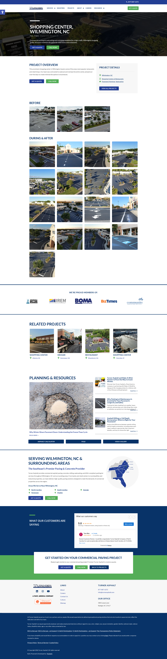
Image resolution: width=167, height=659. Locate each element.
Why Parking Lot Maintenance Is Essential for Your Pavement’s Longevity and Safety (119, 401)
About (79, 8)
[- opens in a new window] (37, 591)
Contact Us (64, 596)
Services (50, 8)
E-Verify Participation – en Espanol (84, 631)
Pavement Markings (108, 81)
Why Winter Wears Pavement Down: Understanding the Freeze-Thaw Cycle (58, 432)
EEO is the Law (32, 631)
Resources (98, 8)
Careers (88, 8)
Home (31, 36)
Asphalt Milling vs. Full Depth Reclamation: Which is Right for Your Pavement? (121, 420)
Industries (61, 8)
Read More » (34, 435)
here (106, 635)
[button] (2, 12)
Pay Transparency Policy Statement (108, 631)
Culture (62, 600)
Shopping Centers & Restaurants (113, 79)
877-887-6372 (103, 589)
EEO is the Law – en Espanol (47, 631)
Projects (71, 8)
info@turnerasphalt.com (106, 592)
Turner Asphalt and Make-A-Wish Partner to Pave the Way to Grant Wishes (120, 379)
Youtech (49, 654)
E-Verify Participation (65, 631)
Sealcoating (119, 81)
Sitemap (63, 603)
